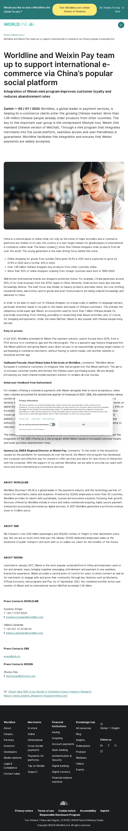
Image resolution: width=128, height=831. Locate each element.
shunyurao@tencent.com (20, 676)
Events (80, 769)
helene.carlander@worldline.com (24, 633)
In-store (32, 728)
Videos (80, 763)
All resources (83, 728)
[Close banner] (123, 9)
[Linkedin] (101, 745)
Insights (80, 740)
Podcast (81, 751)
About (7, 728)
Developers (10, 751)
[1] (56, 247)
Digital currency (61, 771)
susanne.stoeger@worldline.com (24, 617)
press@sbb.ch (12, 656)
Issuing (56, 732)
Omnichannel (35, 740)
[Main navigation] (121, 25)
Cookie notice (67, 810)
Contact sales (12, 773)
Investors (9, 745)
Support (32, 771)
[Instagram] (101, 751)
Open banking (60, 750)
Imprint (105, 810)
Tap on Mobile (36, 765)
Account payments (63, 744)
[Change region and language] (121, 728)
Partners (9, 740)
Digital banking (60, 765)
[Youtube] (115, 745)
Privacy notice (24, 810)
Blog (78, 734)
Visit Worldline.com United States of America (74, 9)
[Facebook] (108, 745)
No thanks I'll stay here (109, 9)
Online (31, 734)
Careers (8, 734)
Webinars (81, 757)
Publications (83, 745)
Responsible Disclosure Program (60, 814)
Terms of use (45, 810)
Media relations (13, 757)
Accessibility (88, 810)
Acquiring (57, 738)
